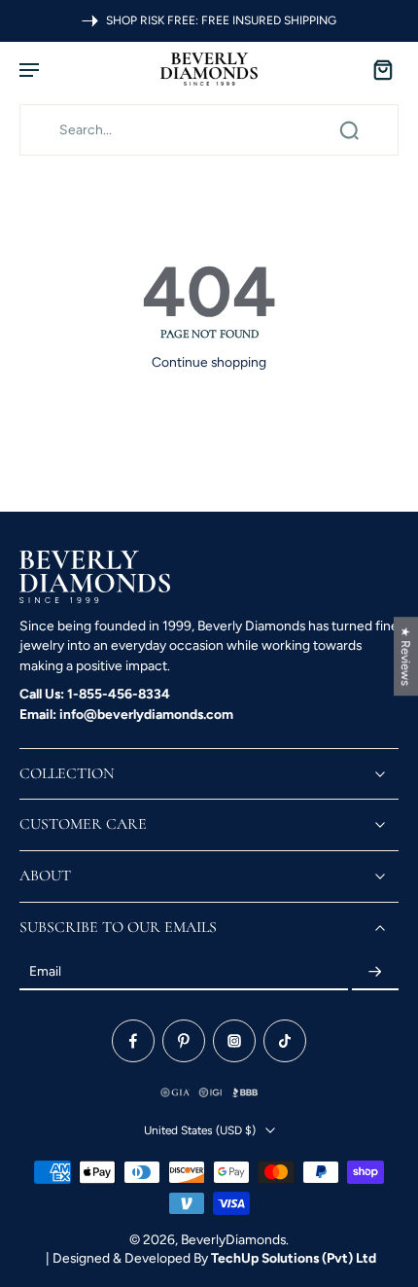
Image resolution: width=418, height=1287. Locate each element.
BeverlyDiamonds (233, 1239)
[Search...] (349, 130)
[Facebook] (133, 1041)
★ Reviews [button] (406, 656)
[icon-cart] (377, 69)
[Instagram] (234, 1041)
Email (45, 972)
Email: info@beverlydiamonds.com (126, 714)
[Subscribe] (375, 972)
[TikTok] (284, 1041)
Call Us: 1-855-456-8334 (94, 693)
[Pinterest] (183, 1041)
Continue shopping (209, 362)
